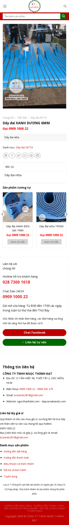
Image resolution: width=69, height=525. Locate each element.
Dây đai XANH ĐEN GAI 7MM (17, 228)
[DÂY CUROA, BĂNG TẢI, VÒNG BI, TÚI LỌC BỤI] (34, 6)
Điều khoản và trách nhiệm (21, 508)
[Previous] (2, 221)
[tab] (34, 167)
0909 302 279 (45, 389)
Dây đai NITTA (39, 117)
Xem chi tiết (18, 242)
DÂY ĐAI (22, 117)
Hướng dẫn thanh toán (49, 505)
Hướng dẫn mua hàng (18, 505)
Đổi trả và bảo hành (52, 508)
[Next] (66, 221)
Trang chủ (8, 117)
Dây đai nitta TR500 (51, 226)
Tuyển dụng (34, 510)
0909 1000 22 (27, 389)
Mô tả (9, 167)
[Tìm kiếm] (65, 6)
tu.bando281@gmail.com (28, 395)
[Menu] (5, 6)
